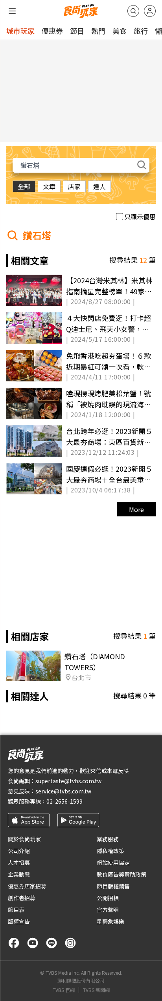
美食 (119, 31)
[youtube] (33, 943)
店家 (74, 186)
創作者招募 (21, 898)
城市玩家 (20, 31)
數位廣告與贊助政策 (121, 874)
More (136, 509)
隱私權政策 (110, 851)
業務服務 (108, 839)
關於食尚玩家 (24, 839)
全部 (24, 186)
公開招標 (108, 898)
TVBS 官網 (64, 990)
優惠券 (52, 31)
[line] (51, 943)
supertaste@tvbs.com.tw (68, 781)
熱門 (98, 31)
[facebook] (14, 943)
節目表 (16, 909)
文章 (49, 186)
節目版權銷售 (113, 886)
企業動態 (19, 874)
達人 (99, 186)
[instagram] (70, 943)
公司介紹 (19, 851)
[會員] (150, 11)
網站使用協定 (113, 862)
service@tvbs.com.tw (63, 791)
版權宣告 (19, 921)
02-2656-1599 (64, 801)
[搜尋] (133, 11)
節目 (77, 31)
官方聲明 (108, 909)
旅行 (141, 31)
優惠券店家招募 (27, 886)
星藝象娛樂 (110, 921)
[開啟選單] (12, 11)
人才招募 (19, 862)
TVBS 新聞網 (96, 990)
